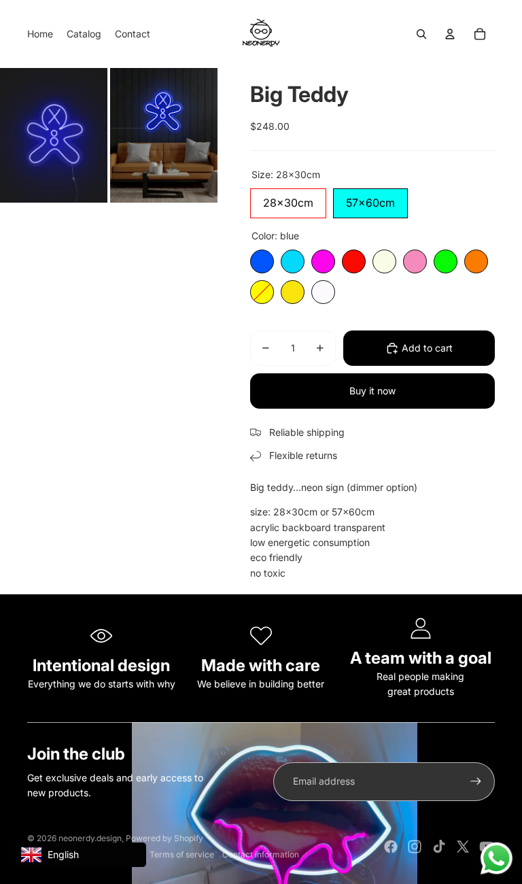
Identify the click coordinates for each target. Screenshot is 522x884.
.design (90, 838)
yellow (262, 292)
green (445, 261)
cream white (384, 261)
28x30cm (288, 198)
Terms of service (182, 854)
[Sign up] (476, 781)
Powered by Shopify (164, 838)
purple (323, 261)
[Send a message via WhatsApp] (496, 858)
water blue (292, 261)
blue (262, 261)
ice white (323, 292)
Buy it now (372, 390)
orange (476, 261)
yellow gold (292, 292)
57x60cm (370, 198)
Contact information (260, 854)
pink (415, 261)
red (354, 261)
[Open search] (421, 34)
